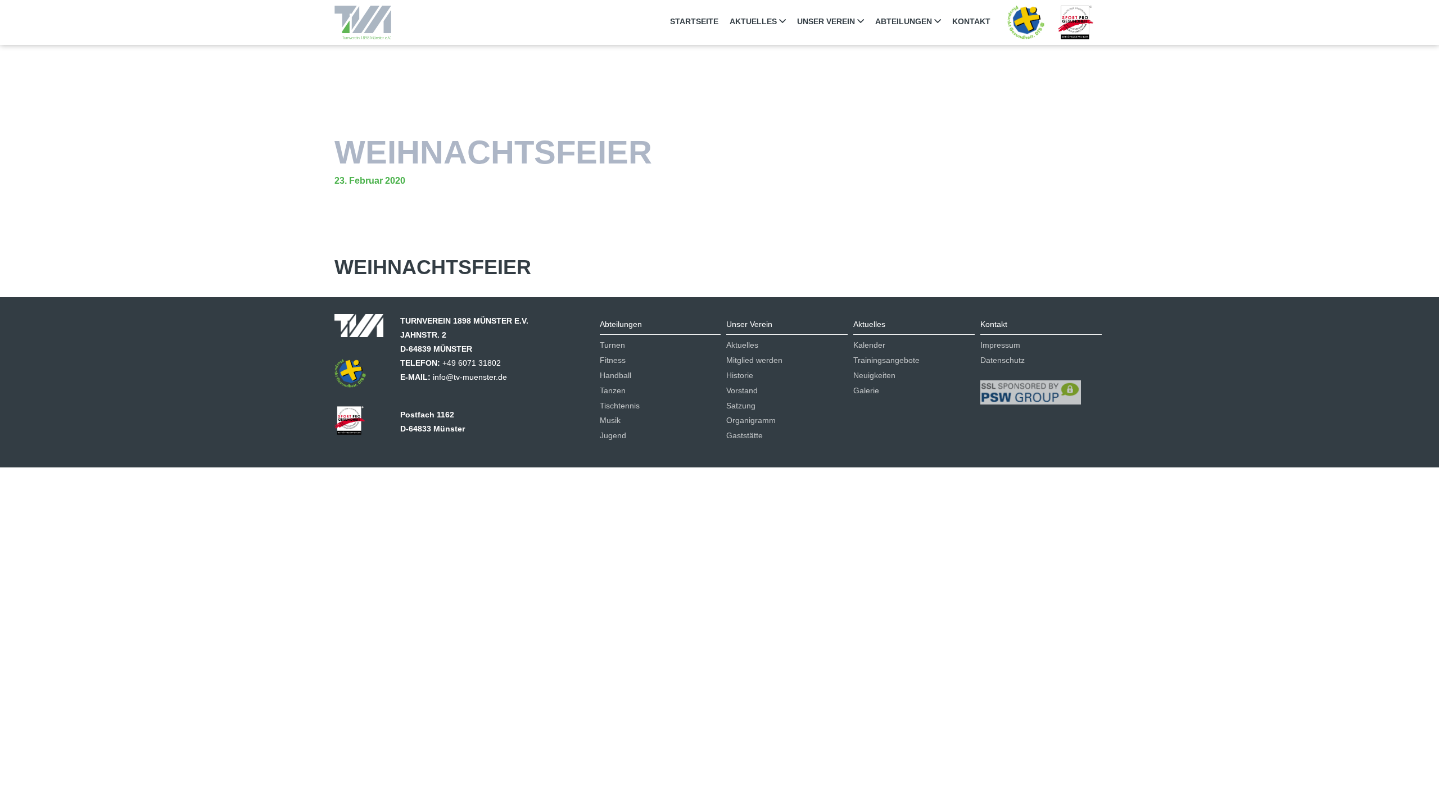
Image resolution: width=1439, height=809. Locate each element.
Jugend (613, 435)
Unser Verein (827, 21)
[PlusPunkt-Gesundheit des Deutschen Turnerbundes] (1025, 21)
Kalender (869, 344)
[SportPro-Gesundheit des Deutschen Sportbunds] (1075, 21)
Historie (739, 375)
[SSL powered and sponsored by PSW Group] (1030, 387)
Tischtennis (620, 405)
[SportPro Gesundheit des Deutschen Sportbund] (355, 424)
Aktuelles (754, 21)
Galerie (866, 390)
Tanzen (613, 390)
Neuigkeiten (874, 375)
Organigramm (751, 420)
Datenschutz (1002, 360)
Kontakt (971, 21)
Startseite (694, 21)
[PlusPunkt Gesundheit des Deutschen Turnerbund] (355, 376)
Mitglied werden (754, 360)
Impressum (1000, 344)
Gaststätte (744, 435)
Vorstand (742, 390)
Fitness (613, 360)
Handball (615, 375)
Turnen (612, 344)
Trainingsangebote (886, 360)
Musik (610, 420)
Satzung (740, 405)
